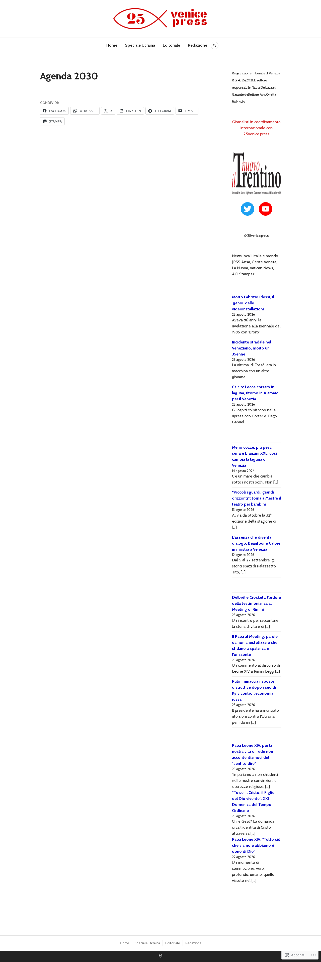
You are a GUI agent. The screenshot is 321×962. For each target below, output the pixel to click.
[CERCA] (214, 45)
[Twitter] (247, 209)
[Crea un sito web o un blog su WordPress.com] (160, 956)
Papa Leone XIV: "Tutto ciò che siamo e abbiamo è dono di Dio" (256, 845)
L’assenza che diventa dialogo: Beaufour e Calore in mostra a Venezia (256, 543)
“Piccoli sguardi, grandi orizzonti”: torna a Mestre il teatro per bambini (256, 498)
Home (111, 45)
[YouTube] (265, 209)
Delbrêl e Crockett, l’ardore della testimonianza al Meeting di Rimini (256, 603)
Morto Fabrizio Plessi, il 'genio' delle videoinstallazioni (253, 303)
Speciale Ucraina (140, 45)
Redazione (197, 45)
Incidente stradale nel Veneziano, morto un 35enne (251, 348)
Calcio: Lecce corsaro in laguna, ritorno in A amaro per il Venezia (255, 393)
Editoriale (171, 45)
